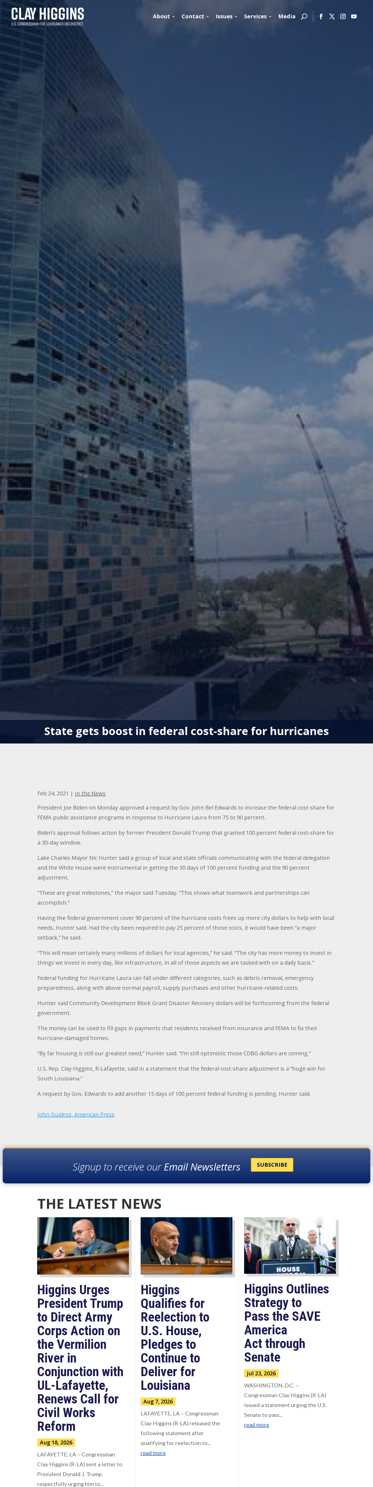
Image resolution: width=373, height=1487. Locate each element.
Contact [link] (193, 16)
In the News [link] (90, 793)
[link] (48, 16)
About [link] (161, 16)
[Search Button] (304, 16)
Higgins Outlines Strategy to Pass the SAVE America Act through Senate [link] (286, 1323)
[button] (321, 16)
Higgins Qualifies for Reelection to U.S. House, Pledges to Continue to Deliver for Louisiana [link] (175, 1337)
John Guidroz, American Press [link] (75, 1114)
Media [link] (287, 16)
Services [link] (255, 16)
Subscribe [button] (272, 1164)
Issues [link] (224, 16)
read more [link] (153, 1452)
